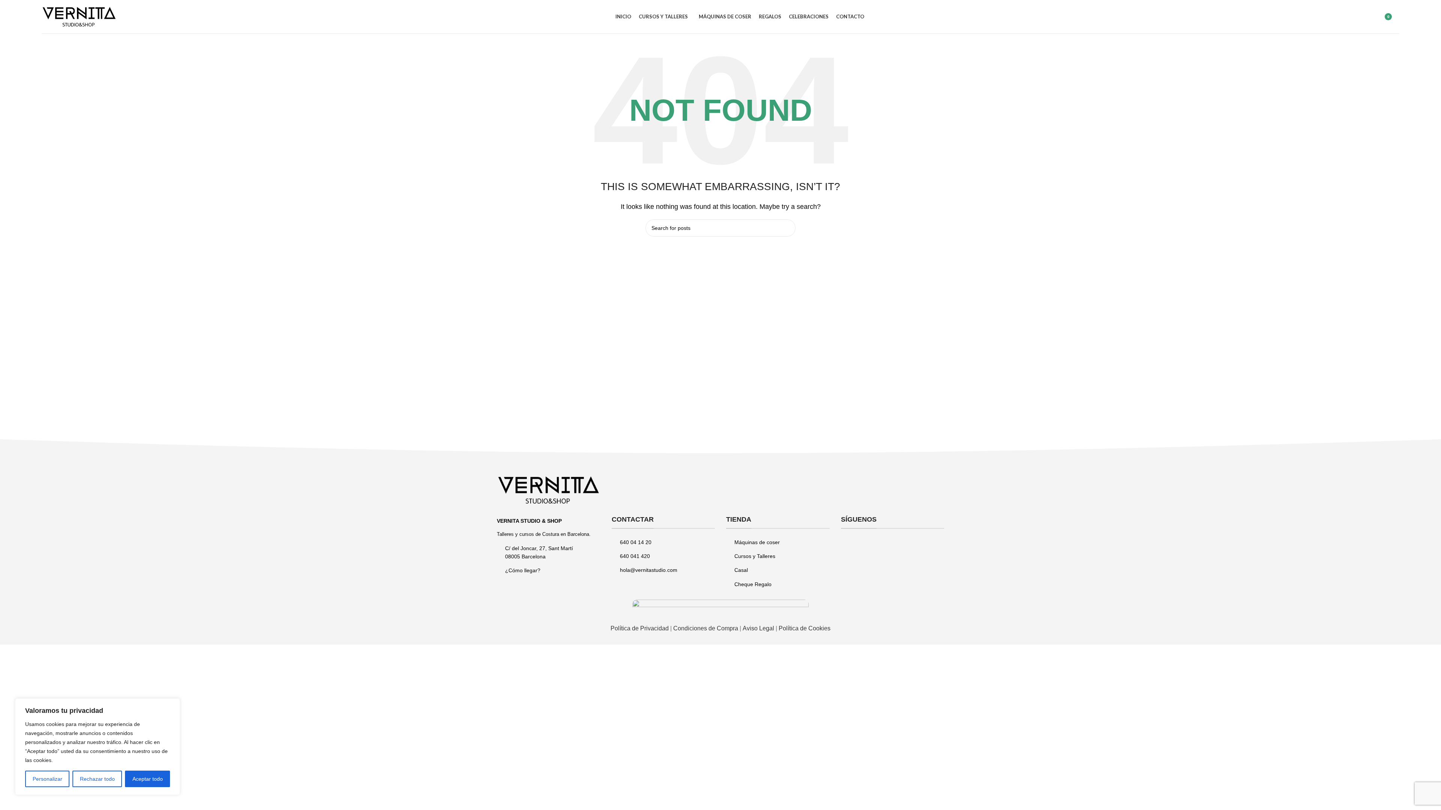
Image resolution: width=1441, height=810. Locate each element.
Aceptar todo (147, 779)
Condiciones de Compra (705, 628)
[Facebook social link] (846, 546)
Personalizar (47, 779)
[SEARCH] (787, 228)
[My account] (1366, 16)
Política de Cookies (804, 628)
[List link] (548, 570)
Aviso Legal (759, 628)
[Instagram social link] (857, 546)
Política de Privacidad (640, 628)
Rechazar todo (97, 779)
